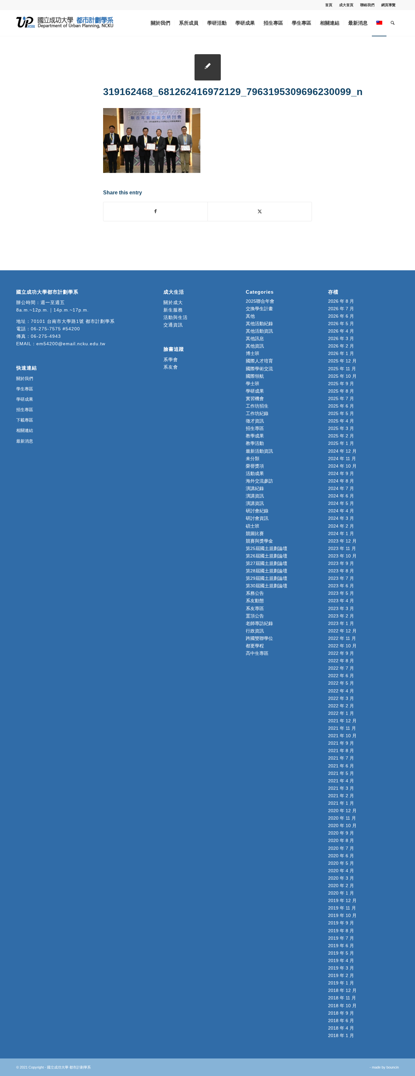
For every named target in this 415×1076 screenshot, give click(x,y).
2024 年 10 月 (342, 466)
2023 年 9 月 (341, 563)
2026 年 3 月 (341, 338)
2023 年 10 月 (342, 555)
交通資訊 (173, 324)
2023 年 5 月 (341, 593)
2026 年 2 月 (341, 345)
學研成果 (24, 399)
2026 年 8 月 (341, 301)
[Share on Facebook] (155, 211)
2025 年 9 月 (341, 383)
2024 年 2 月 (341, 526)
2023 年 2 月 (341, 615)
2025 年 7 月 (341, 398)
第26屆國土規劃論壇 (266, 555)
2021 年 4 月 (341, 780)
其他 (250, 316)
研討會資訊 (257, 518)
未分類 (252, 458)
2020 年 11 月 (342, 818)
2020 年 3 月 (341, 878)
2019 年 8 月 (341, 930)
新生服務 (173, 309)
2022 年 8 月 (341, 660)
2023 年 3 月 (341, 608)
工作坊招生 (257, 406)
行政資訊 (255, 630)
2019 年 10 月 (342, 915)
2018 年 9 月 (341, 1013)
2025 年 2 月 (341, 435)
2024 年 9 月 (341, 473)
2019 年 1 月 (341, 982)
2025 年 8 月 (341, 391)
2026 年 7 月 (341, 308)
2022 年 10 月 (342, 645)
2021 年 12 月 (342, 720)
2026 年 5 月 (341, 323)
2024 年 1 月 (341, 533)
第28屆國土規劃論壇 (266, 570)
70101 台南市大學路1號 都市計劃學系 (73, 321)
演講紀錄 (255, 488)
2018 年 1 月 (341, 1035)
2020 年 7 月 (341, 848)
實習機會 (255, 398)
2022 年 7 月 (341, 668)
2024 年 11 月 (342, 458)
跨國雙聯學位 (259, 638)
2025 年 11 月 (342, 368)
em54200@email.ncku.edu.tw (70, 343)
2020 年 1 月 (341, 893)
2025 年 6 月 (341, 406)
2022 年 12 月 (342, 630)
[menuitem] (329, 4)
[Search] (392, 23)
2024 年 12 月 (342, 451)
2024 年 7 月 (341, 488)
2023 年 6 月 (341, 585)
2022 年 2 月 (341, 705)
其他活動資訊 (259, 331)
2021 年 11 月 (342, 728)
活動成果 (255, 473)
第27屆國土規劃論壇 (266, 563)
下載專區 (24, 420)
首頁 (328, 5)
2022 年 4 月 (341, 690)
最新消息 (24, 441)
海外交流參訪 (259, 480)
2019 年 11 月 (342, 908)
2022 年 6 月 (341, 675)
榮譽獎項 (255, 466)
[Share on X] (260, 211)
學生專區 (24, 388)
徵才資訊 (255, 420)
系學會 (170, 359)
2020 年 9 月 (341, 833)
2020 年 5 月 (341, 863)
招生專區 (24, 409)
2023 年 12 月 (342, 541)
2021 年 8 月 (341, 750)
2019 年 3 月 (341, 968)
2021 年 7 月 (341, 758)
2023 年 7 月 (341, 578)
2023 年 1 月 (341, 623)
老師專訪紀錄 (259, 623)
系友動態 (255, 600)
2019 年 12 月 (342, 900)
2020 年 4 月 (341, 870)
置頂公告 (255, 615)
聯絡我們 (367, 5)
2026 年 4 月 (341, 331)
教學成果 (255, 435)
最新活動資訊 (259, 451)
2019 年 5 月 (341, 953)
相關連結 (24, 430)
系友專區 (255, 608)
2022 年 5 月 (341, 683)
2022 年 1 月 (341, 713)
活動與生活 (176, 317)
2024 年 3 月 (341, 518)
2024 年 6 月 (341, 495)
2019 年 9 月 (341, 922)
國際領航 (255, 376)
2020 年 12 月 (342, 810)
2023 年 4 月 (341, 600)
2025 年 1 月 (341, 443)
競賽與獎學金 (259, 541)
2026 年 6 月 (341, 316)
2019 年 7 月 (341, 938)
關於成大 (173, 302)
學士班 (252, 383)
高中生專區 (257, 653)
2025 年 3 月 (341, 428)
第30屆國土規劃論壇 (266, 585)
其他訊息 (255, 338)
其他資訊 (255, 345)
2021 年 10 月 (342, 735)
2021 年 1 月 (341, 803)
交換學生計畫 (259, 308)
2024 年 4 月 (341, 510)
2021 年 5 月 (341, 773)
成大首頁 (346, 5)
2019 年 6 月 (341, 945)
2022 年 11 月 (342, 638)
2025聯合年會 (260, 301)
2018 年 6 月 (341, 1020)
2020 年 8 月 (341, 840)
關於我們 (24, 378)
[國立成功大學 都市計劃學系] (64, 23)
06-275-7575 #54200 (55, 328)
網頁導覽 (388, 5)
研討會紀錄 (257, 510)
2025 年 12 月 (342, 360)
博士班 (252, 353)
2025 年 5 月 (341, 413)
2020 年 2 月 (341, 885)
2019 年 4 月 (341, 960)
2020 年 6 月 (341, 855)
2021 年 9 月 (341, 743)
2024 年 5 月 (341, 503)
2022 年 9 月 (341, 653)
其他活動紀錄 (259, 323)
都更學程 (255, 645)
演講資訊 (255, 495)
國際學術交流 (259, 368)
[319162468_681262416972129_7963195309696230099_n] (208, 67)
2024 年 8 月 (341, 480)
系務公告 (255, 593)
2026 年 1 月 (341, 353)
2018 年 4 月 (341, 1028)
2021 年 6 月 (341, 765)
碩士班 (252, 526)
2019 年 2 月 (341, 975)
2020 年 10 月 (342, 825)
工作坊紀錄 (257, 413)
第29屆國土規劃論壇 (266, 578)
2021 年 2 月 (341, 795)
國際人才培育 (259, 360)
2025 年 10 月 (342, 376)
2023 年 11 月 (342, 548)
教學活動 (255, 443)
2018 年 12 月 (342, 990)
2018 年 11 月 (342, 997)
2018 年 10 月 (342, 1005)
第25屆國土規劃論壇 (266, 548)
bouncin (392, 1067)
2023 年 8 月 (341, 570)
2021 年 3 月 (341, 788)
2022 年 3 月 (341, 698)
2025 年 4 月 (341, 420)
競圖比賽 (255, 533)
